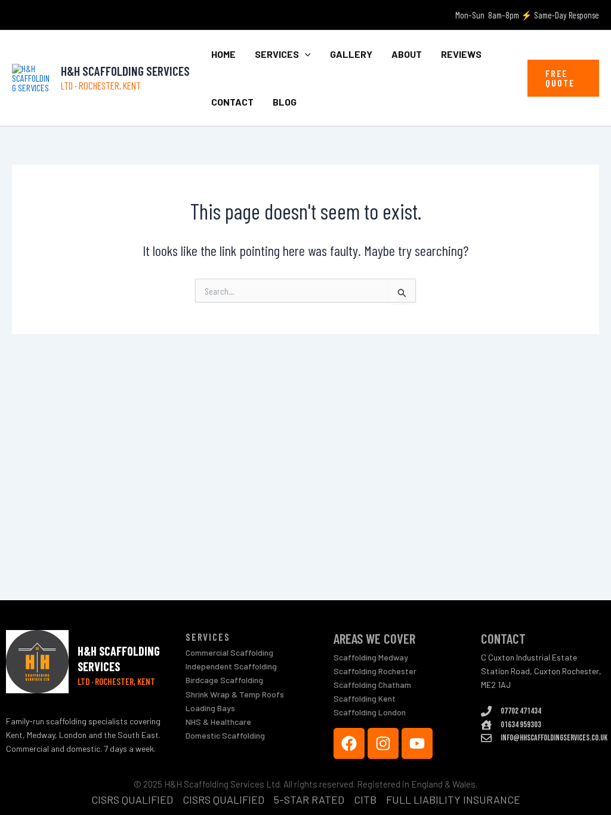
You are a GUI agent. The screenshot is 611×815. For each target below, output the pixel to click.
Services (277, 54)
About (406, 54)
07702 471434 (521, 711)
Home (223, 54)
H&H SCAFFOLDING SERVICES (125, 70)
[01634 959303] (486, 725)
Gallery (351, 54)
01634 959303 (521, 725)
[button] (305, 54)
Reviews (461, 54)
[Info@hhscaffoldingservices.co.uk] (486, 738)
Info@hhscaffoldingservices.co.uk (554, 738)
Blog (285, 101)
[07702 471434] (486, 711)
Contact (232, 101)
